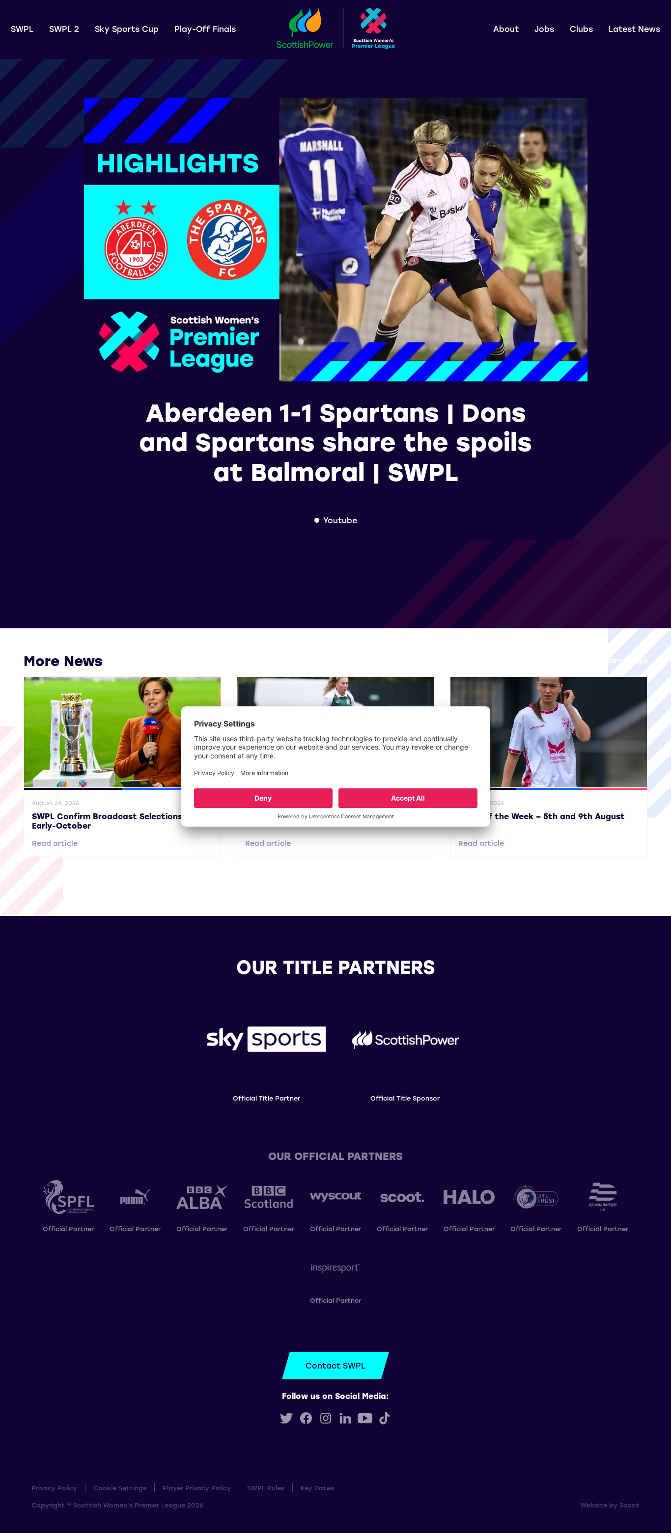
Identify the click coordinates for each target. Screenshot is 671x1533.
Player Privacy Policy (197, 1487)
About (506, 29)
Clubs (581, 29)
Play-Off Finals (205, 29)
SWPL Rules (265, 1487)
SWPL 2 (64, 29)
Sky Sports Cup (127, 29)
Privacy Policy (54, 1487)
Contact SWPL (335, 1365)
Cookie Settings (119, 1487)
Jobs (544, 29)
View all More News (608, 660)
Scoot (629, 1505)
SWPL (22, 29)
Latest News (634, 29)
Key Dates (317, 1487)
